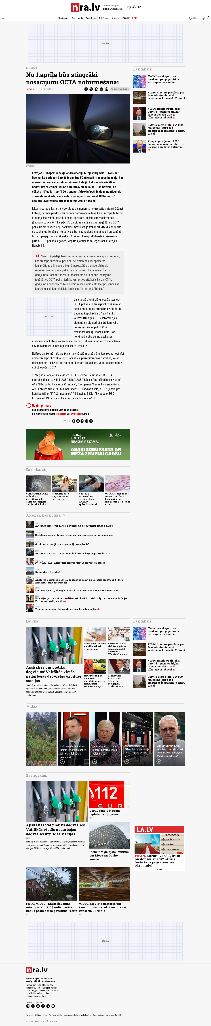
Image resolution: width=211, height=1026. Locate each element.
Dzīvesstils (77, 18)
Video (32, 706)
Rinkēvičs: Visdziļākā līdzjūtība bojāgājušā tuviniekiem (115, 681)
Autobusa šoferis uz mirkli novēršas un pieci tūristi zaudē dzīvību (74, 525)
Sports (115, 18)
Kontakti (118, 1015)
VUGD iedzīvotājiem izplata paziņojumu (104, 812)
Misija (45, 1015)
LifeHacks (104, 18)
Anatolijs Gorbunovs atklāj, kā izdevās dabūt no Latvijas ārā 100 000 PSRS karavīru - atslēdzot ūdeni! (79, 581)
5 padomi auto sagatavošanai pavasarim (60, 496)
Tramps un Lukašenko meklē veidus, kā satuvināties (66, 609)
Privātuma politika (55, 1015)
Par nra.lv (29, 1015)
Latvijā (34, 67)
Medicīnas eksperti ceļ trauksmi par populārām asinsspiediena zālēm (163, 79)
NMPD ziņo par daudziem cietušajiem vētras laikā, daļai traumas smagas (94, 681)
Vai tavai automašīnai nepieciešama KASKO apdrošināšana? (88, 499)
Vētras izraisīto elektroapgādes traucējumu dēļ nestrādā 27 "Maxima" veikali (118, 649)
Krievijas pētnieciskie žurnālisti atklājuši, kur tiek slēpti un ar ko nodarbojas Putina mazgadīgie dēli (81, 599)
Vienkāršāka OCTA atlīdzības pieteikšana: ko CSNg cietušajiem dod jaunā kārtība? (37, 499)
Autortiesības (86, 1015)
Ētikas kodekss (99, 1015)
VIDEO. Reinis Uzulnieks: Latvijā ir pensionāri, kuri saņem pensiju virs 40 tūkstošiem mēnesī (164, 113)
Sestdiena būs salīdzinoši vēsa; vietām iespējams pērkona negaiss (74, 535)
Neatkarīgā (63, 18)
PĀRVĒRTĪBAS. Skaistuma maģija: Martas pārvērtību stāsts (70, 562)
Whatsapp (76, 413)
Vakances (110, 1015)
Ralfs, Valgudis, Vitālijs (113, 8)
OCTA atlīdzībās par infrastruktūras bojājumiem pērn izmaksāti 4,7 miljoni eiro (117, 499)
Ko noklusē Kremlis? (47, 572)
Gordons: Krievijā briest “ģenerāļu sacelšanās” (62, 544)
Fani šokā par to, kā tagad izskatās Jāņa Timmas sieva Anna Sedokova (76, 590)
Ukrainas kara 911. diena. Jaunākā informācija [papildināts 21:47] (73, 553)
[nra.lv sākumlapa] (85, 7)
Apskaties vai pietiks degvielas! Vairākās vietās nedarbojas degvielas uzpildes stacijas (54, 674)
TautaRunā (91, 18)
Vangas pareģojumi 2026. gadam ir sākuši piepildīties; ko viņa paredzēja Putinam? (166, 144)
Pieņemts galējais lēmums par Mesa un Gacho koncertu (109, 855)
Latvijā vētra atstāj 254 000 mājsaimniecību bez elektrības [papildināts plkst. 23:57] (166, 129)
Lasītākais (142, 69)
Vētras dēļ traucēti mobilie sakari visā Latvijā (95, 646)
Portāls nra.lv (31, 89)
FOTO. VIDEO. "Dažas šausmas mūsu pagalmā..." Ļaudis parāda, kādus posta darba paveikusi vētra (51, 907)
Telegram (61, 413)
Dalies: (66, 421)
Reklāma (38, 1015)
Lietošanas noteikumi (72, 1015)
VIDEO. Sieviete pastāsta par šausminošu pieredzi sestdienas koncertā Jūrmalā (166, 95)
